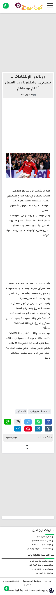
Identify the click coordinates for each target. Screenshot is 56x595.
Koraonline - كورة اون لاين (39, 549)
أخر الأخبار (21, 412)
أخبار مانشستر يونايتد (40, 412)
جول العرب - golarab (41, 541)
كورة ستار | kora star (41, 545)
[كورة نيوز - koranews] (29, 11)
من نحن (47, 581)
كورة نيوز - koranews (13, 590)
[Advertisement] (28, 42)
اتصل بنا (27, 585)
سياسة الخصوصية (32, 581)
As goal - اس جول (43, 573)
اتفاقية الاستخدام (11, 581)
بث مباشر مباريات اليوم (40, 561)
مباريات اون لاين (43, 537)
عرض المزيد (11, 438)
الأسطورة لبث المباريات (40, 565)
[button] (48, 422)
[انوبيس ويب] (51, 590)
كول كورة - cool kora (41, 569)
